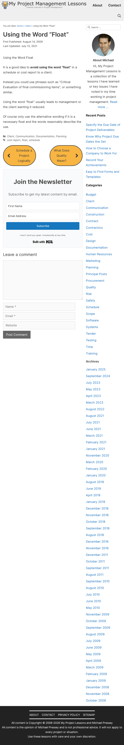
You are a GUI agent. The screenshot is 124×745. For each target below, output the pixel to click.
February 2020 (96, 469)
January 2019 (95, 502)
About (97, 5)
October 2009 (96, 621)
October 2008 (96, 700)
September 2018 (97, 528)
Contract (92, 221)
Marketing (93, 261)
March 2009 (94, 667)
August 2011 (94, 574)
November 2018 (97, 515)
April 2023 (93, 396)
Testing (91, 340)
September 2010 (98, 581)
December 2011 (97, 555)
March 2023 (94, 402)
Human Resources (99, 254)
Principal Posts (96, 274)
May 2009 (93, 654)
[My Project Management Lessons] (44, 5)
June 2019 (93, 488)
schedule (34, 140)
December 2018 (97, 508)
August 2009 (95, 634)
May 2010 (93, 608)
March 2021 (94, 435)
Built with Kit (43, 242)
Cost (89, 234)
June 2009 (93, 647)
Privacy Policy (69, 714)
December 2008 (97, 687)
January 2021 (95, 449)
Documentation (45, 136)
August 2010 (95, 588)
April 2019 (93, 495)
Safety (90, 300)
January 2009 (96, 680)
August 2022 (95, 409)
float (24, 140)
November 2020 (97, 455)
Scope (90, 314)
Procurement (95, 280)
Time (89, 347)
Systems (92, 327)
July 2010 (93, 594)
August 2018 (95, 535)
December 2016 (97, 541)
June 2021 (93, 429)
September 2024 (98, 376)
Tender (91, 333)
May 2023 (93, 389)
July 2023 (93, 382)
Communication (25, 136)
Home (20, 26)
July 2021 (93, 422)
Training (91, 353)
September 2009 (98, 627)
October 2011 (95, 561)
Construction (95, 214)
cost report (13, 140)
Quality (91, 287)
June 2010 (93, 601)
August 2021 (95, 416)
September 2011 (97, 568)
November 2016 (97, 548)
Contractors (94, 227)
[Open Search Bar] (119, 16)
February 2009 (96, 674)
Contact (114, 5)
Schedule (92, 307)
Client (28, 26)
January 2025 (96, 369)
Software (92, 320)
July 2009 (93, 641)
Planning (61, 136)
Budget (91, 194)
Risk (89, 294)
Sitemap (89, 714)
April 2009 (93, 661)
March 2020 (94, 462)
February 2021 (96, 442)
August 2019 (95, 482)
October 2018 (95, 522)
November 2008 (97, 694)
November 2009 (97, 614)
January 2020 (96, 475)
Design (91, 241)
